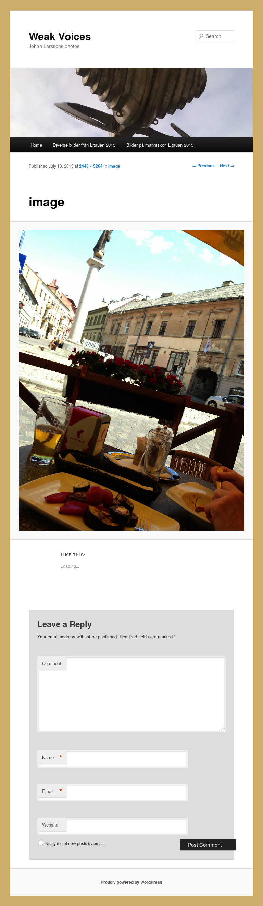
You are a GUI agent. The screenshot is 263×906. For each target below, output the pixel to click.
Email (52, 791)
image (114, 166)
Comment (51, 663)
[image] (132, 380)
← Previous (203, 165)
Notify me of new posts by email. (75, 843)
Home (36, 145)
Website (50, 824)
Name (52, 757)
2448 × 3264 (91, 166)
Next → (227, 165)
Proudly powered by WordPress (131, 882)
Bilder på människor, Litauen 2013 (159, 145)
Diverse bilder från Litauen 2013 (84, 145)
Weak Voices (60, 35)
